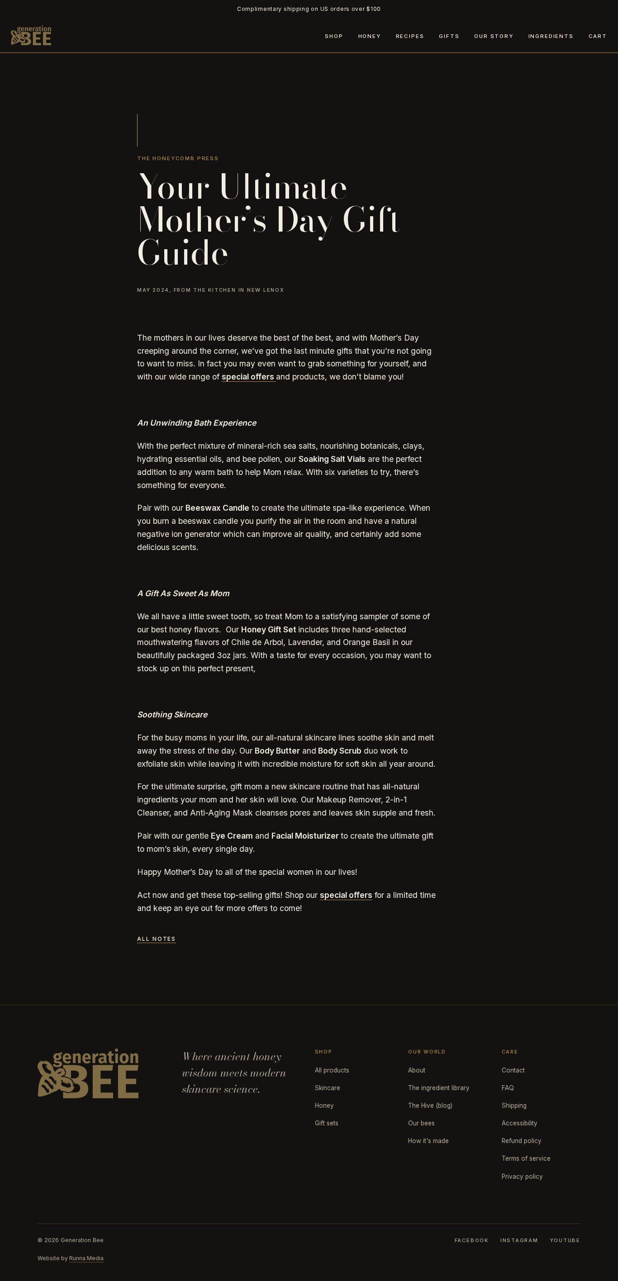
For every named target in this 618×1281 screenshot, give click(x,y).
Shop (334, 36)
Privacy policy (522, 1176)
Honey (369, 36)
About (416, 1070)
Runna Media (86, 1258)
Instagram (519, 1240)
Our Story (493, 36)
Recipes (410, 36)
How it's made (428, 1140)
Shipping (514, 1105)
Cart (598, 36)
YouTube (565, 1240)
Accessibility (519, 1123)
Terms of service (526, 1158)
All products (332, 1070)
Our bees (421, 1123)
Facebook (472, 1240)
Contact (513, 1070)
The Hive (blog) (430, 1105)
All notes (156, 938)
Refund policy (522, 1140)
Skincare (327, 1087)
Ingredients (551, 36)
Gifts (449, 36)
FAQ (508, 1087)
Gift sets (326, 1123)
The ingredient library (439, 1087)
